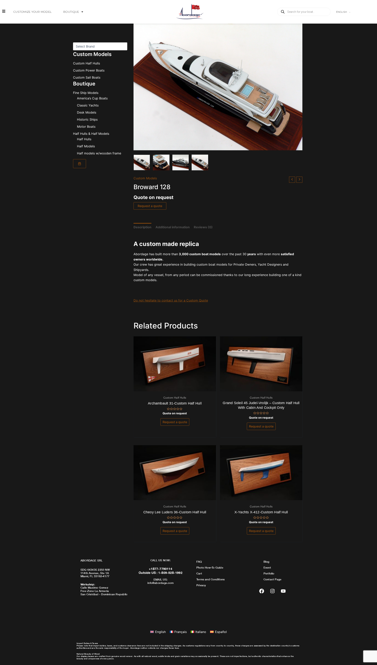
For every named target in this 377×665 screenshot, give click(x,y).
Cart (199, 573)
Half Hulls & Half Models (91, 134)
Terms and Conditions (210, 579)
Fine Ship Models (85, 93)
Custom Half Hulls (86, 63)
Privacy (201, 585)
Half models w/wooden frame (99, 153)
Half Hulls (84, 139)
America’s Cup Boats (92, 98)
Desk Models (86, 112)
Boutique (71, 12)
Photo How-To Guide (209, 567)
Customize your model (32, 12)
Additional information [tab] (173, 227)
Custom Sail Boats (86, 77)
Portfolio (269, 573)
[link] (79, 163)
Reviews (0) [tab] (203, 227)
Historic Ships (87, 119)
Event (267, 567)
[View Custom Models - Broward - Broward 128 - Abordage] (142, 162)
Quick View (175, 388)
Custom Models (145, 178)
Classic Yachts (88, 105)
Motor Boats (86, 126)
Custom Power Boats (88, 70)
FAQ (199, 561)
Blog (266, 561)
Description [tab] (142, 227)
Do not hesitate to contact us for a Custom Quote (171, 300)
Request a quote (150, 206)
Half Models (86, 146)
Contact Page (273, 579)
